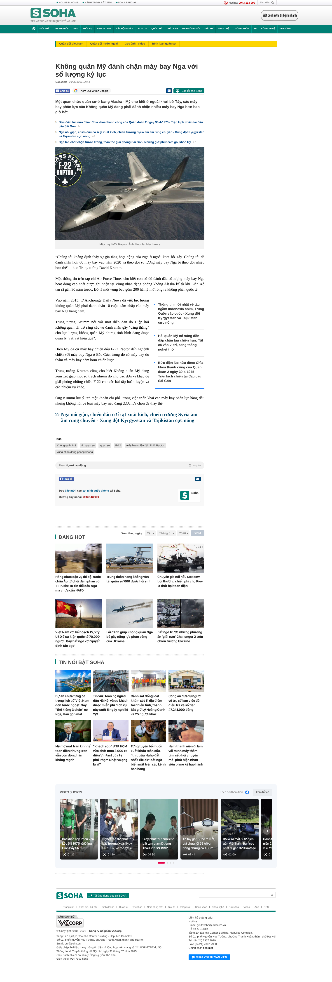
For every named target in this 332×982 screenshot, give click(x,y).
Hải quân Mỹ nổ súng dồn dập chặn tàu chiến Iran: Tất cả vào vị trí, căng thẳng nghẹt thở (180, 342)
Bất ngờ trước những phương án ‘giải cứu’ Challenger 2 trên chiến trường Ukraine (180, 636)
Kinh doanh (104, 29)
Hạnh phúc (62, 29)
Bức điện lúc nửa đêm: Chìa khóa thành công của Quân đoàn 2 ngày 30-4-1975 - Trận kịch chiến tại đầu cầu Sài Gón (180, 372)
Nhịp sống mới (191, 29)
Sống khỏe (242, 29)
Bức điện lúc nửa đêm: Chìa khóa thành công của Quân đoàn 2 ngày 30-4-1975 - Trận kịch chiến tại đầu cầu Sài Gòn (131, 124)
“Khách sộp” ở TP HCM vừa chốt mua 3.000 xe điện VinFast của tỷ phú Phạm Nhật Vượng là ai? (110, 755)
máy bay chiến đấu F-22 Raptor (145, 445)
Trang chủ (68, 907)
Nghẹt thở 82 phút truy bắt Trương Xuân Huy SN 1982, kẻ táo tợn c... (118, 843)
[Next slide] (266, 831)
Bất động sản (124, 29)
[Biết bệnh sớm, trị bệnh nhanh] (279, 15)
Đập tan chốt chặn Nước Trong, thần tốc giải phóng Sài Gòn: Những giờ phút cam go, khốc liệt (125, 142)
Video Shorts (71, 792)
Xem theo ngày (131, 533)
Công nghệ (268, 29)
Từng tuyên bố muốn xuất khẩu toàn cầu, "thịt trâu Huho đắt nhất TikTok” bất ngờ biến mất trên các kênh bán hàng (148, 757)
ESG (75, 29)
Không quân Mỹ (66, 445)
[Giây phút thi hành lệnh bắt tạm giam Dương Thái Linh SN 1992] (159, 829)
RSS (266, 907)
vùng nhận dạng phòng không (75, 452)
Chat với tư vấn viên (211, 957)
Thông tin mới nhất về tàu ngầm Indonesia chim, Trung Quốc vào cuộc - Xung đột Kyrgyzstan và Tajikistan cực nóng (181, 314)
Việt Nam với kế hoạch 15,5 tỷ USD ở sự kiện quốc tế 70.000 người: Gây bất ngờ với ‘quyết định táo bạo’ (77, 639)
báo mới (70, 490)
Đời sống (285, 29)
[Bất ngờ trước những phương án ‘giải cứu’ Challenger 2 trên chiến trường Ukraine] (180, 613)
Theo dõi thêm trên (231, 792)
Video (246, 907)
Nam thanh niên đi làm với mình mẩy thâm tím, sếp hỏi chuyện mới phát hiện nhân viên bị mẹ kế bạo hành (185, 755)
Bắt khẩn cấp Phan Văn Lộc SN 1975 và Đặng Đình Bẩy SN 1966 (78, 843)
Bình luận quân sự (164, 43)
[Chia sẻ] (62, 91)
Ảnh (257, 907)
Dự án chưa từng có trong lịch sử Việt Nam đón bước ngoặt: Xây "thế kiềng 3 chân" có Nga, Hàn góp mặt (72, 705)
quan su (105, 445)
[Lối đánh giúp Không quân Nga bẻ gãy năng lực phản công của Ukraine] (129, 613)
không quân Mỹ (67, 306)
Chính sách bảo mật (201, 947)
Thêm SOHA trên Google (93, 90)
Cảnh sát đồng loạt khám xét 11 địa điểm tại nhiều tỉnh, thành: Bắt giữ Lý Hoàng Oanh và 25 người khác (148, 705)
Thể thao (172, 29)
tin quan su (88, 445)
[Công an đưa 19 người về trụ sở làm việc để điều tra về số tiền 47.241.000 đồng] (186, 681)
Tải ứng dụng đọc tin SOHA (109, 895)
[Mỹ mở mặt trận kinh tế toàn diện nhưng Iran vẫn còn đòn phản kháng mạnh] (73, 731)
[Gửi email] (169, 90)
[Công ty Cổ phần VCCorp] (111, 921)
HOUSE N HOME (68, 2)
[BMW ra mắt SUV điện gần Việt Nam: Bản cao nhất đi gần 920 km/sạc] (240, 829)
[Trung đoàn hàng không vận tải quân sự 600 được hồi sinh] (129, 558)
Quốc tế (156, 29)
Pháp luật (224, 29)
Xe (255, 29)
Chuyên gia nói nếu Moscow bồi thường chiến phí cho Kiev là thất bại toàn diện (180, 581)
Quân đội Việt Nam (71, 43)
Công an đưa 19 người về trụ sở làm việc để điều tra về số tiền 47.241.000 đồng (184, 703)
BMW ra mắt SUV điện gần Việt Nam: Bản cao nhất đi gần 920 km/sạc (239, 843)
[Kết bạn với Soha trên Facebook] (184, 495)
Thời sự (87, 29)
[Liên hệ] (197, 479)
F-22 (118, 445)
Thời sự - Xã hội (88, 907)
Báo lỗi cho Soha (192, 90)
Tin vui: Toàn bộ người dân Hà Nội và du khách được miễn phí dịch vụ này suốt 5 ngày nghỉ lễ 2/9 (111, 705)
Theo (130, 465)
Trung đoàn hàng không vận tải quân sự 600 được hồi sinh (129, 579)
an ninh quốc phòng (96, 490)
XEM (197, 533)
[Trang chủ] (53, 15)
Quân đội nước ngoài (104, 43)
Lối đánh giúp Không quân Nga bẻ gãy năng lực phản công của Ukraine (129, 636)
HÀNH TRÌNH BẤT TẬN (98, 2)
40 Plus (142, 29)
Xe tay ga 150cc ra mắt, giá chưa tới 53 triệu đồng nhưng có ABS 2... (199, 843)
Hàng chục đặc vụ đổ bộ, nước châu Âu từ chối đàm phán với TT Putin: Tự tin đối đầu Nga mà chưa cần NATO (78, 583)
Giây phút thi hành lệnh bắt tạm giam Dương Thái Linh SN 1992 (158, 843)
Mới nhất (45, 29)
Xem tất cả (262, 792)
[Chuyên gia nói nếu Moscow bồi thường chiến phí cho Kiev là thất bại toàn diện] (180, 558)
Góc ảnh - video (135, 43)
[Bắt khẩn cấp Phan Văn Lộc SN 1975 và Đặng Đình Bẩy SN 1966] (79, 829)
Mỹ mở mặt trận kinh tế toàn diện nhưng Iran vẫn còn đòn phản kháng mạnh (72, 753)
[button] (161, 863)
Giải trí (208, 29)
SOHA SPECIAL (127, 2)
